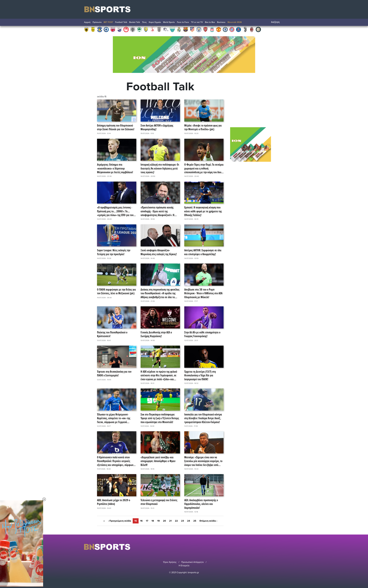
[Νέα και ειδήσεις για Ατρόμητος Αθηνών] (106, 29)
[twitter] (282, 547)
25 (194, 520)
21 (170, 520)
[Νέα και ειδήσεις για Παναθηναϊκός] (139, 29)
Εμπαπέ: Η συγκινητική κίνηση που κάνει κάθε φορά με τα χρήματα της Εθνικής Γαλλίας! (203, 211)
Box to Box (210, 22)
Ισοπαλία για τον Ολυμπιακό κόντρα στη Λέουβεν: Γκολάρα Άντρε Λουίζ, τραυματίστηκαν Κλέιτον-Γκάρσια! (203, 418)
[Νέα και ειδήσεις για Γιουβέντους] (245, 29)
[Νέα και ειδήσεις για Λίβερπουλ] (212, 29)
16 (141, 520)
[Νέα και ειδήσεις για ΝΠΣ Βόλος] (113, 29)
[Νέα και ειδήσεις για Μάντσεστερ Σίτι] (199, 29)
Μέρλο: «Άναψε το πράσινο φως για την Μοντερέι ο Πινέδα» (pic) (203, 128)
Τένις (144, 22)
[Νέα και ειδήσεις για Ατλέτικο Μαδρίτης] (192, 29)
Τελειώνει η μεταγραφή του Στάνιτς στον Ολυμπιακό (159, 502)
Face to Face (183, 22)
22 (176, 520)
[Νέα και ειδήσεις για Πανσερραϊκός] (152, 29)
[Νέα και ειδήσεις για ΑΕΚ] (86, 29)
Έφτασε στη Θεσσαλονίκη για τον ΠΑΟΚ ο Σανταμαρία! (114, 374)
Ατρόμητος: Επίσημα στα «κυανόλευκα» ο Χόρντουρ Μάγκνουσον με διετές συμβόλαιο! (115, 168)
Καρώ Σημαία (155, 22)
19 (158, 520)
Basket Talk (134, 22)
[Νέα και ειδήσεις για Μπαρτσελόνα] (185, 29)
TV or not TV (197, 22)
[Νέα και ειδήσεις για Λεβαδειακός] (172, 29)
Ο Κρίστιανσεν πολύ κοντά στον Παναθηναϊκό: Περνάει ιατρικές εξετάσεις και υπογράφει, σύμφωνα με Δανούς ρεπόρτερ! (116, 461)
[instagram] (274, 547)
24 (188, 520)
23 (182, 520)
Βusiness (221, 22)
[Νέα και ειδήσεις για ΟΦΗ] (132, 29)
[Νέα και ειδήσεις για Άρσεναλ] (205, 29)
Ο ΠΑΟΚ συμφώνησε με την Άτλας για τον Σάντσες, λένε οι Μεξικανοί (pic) (116, 292)
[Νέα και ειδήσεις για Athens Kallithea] (165, 29)
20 (164, 520)
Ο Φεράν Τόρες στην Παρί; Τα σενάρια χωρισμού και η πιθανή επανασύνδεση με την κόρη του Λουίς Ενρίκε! (204, 168)
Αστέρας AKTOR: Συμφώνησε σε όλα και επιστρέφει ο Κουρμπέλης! (202, 252)
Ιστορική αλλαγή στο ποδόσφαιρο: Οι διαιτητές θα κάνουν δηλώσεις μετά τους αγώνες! (160, 168)
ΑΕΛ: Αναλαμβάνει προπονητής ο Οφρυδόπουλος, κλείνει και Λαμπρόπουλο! (201, 504)
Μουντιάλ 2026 (235, 22)
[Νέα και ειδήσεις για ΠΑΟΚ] (159, 29)
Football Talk (121, 22)
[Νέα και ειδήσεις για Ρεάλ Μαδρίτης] (179, 29)
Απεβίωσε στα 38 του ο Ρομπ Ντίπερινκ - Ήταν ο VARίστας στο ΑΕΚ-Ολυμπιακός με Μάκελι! (203, 293)
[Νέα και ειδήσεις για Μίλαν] (251, 29)
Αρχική (87, 22)
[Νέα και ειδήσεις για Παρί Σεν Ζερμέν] (238, 29)
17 (147, 520)
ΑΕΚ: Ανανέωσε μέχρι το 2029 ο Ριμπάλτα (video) (113, 502)
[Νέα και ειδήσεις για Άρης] (93, 29)
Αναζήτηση (275, 22)
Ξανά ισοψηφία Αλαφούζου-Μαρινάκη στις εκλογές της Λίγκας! (159, 252)
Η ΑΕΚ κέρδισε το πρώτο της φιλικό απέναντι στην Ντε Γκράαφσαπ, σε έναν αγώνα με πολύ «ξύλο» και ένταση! (159, 375)
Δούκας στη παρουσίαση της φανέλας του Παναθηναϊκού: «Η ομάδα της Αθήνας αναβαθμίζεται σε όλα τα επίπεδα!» (160, 293)
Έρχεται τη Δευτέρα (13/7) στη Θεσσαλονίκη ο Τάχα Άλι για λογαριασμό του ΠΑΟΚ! (200, 375)
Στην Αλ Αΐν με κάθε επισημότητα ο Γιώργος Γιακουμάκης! (202, 334)
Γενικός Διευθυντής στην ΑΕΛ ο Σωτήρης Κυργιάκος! (156, 334)
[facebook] (278, 547)
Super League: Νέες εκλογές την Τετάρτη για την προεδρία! (113, 252)
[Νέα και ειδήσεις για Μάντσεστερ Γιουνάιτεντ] (218, 29)
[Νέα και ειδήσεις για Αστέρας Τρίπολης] (99, 29)
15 (135, 520)
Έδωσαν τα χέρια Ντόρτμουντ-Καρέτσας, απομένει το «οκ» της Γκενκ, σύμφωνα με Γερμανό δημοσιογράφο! (113, 418)
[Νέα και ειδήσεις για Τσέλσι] (225, 29)
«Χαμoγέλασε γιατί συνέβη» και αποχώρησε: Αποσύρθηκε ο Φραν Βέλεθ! (158, 461)
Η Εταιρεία (184, 565)
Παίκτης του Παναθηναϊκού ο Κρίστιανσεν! (112, 334)
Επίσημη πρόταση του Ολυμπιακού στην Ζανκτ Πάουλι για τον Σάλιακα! (115, 128)
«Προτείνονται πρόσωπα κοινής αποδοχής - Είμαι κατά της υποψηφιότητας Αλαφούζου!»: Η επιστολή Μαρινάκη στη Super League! (157, 211)
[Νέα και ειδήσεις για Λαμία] (119, 29)
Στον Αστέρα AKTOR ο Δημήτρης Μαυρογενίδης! (157, 128)
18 (153, 520)
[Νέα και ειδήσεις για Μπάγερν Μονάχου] (232, 29)
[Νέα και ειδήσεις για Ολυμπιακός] (126, 29)
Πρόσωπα (97, 22)
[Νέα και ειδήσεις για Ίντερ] (258, 29)
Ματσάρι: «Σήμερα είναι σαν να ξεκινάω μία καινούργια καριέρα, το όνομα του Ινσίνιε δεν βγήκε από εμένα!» (203, 461)
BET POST (108, 22)
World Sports (169, 22)
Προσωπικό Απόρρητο (192, 562)
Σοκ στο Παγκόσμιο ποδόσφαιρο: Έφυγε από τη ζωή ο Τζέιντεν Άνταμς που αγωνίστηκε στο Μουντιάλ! (160, 418)
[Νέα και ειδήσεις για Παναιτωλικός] (146, 29)
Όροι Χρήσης (170, 562)
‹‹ (104, 520)
